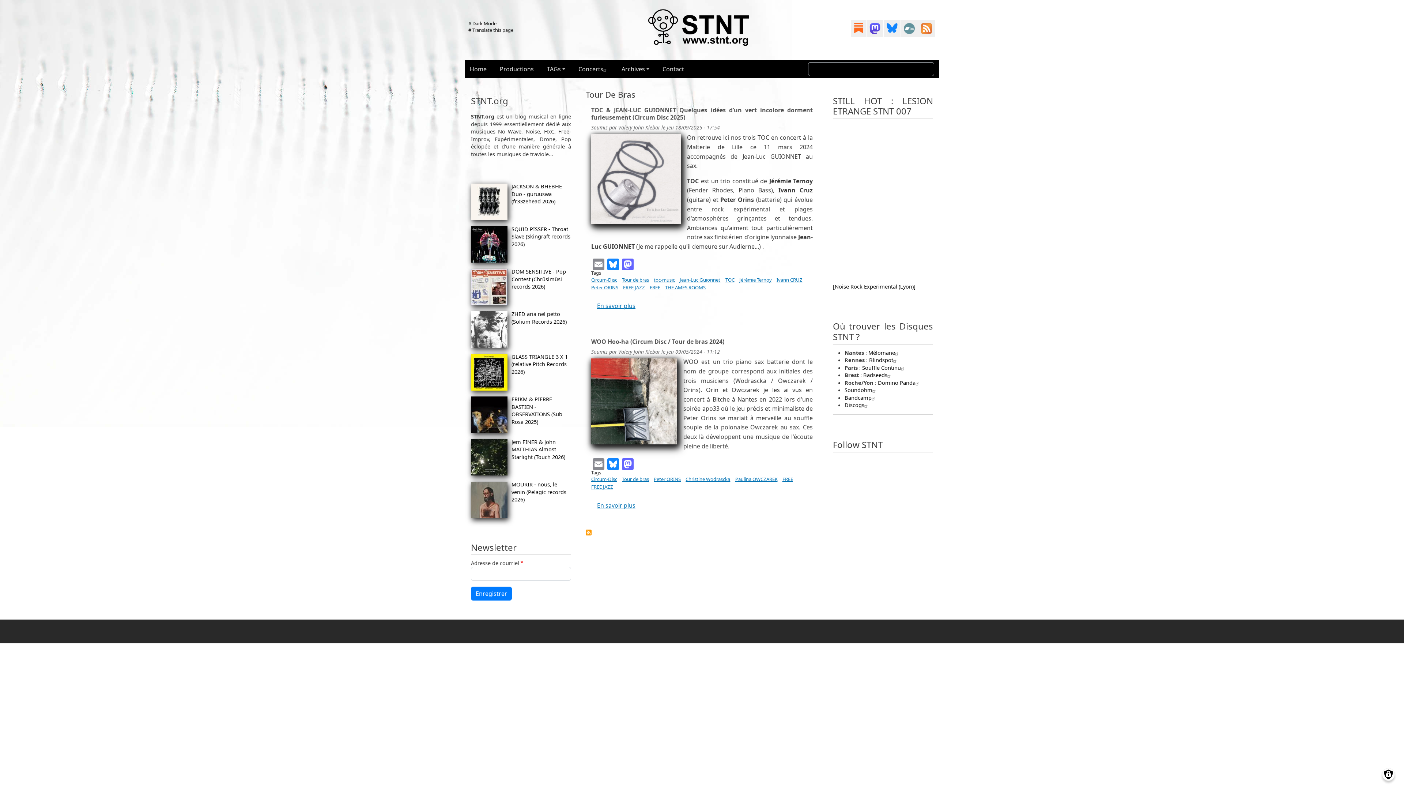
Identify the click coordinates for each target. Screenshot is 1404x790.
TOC (730, 279)
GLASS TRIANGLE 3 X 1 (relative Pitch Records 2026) (540, 364)
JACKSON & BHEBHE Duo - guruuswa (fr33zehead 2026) (537, 194)
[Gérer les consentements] (1388, 774)
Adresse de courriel (495, 563)
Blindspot (881, 360)
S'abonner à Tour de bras (589, 532)
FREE (655, 287)
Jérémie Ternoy (755, 279)
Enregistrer (491, 594)
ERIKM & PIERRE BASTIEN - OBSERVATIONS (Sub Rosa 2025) (537, 410)
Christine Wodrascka (708, 479)
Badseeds (875, 375)
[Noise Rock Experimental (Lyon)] (874, 286)
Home (478, 69)
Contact (673, 69)
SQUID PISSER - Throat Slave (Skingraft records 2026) (541, 236)
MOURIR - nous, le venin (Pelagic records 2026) (539, 492)
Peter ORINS (604, 287)
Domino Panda (897, 382)
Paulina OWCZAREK (756, 479)
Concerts (590, 69)
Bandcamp (858, 397)
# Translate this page (490, 30)
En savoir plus (616, 306)
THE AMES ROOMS (685, 287)
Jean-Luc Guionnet (700, 279)
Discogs (854, 405)
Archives (633, 69)
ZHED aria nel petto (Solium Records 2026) (539, 317)
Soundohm (858, 390)
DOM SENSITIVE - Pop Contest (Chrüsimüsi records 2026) (539, 279)
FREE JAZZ (634, 287)
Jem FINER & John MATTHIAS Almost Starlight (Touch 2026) (538, 449)
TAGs (554, 69)
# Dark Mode (482, 23)
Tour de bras (635, 279)
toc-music (664, 279)
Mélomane (881, 352)
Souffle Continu (881, 367)
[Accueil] (699, 27)
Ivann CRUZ (790, 279)
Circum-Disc (604, 279)
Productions (517, 69)
